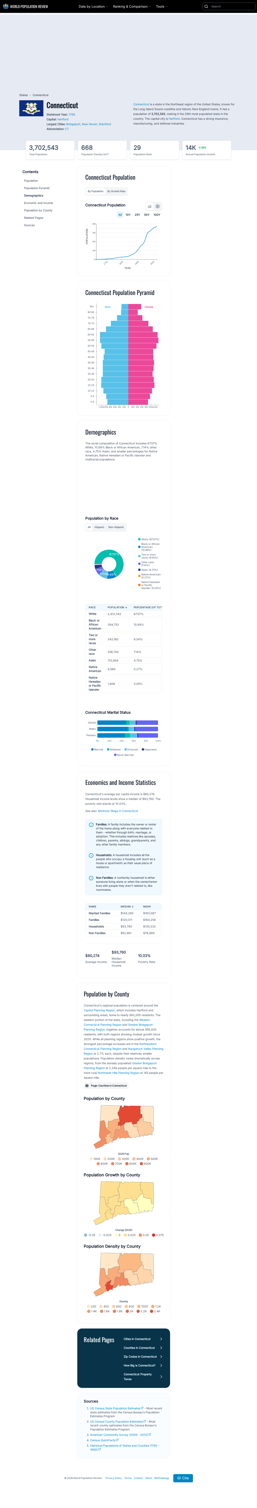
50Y (147, 214)
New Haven (89, 124)
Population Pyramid (37, 188)
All (120, 214)
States (23, 95)
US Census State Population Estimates (115, 1408)
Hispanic (99, 527)
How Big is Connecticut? (139, 1365)
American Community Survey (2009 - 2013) (119, 1434)
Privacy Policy (113, 1478)
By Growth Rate (116, 191)
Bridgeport (73, 124)
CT (67, 129)
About (148, 1478)
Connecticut (141, 104)
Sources (29, 225)
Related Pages (33, 217)
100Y (157, 214)
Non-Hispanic (116, 527)
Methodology (161, 1478)
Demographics (33, 195)
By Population (95, 191)
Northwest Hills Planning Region (118, 1072)
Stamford (105, 124)
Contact (138, 1478)
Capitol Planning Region (99, 1010)
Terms (128, 1478)
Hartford (62, 119)
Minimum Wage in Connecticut (118, 811)
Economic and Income (38, 203)
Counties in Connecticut (139, 1347)
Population (31, 180)
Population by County (38, 210)
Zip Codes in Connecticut (140, 1356)
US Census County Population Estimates (116, 1421)
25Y (137, 214)
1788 (72, 114)
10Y (128, 214)
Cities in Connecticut (137, 1339)
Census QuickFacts (102, 1440)
